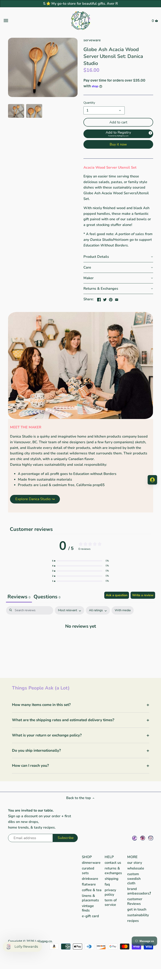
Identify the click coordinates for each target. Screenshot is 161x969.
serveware (92, 40)
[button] (118, 133)
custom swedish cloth (134, 878)
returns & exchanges (113, 870)
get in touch (136, 909)
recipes (133, 920)
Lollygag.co (43, 941)
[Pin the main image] (111, 298)
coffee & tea (92, 890)
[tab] (47, 597)
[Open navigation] (29, 20)
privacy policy (110, 892)
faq (107, 884)
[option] (16, 111)
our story (134, 862)
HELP (109, 857)
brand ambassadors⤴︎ (139, 891)
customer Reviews (134, 901)
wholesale (135, 868)
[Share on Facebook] (99, 298)
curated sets (88, 870)
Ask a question (116, 595)
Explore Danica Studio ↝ (35, 499)
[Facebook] (134, 838)
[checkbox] (123, 610)
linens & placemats (90, 897)
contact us (113, 862)
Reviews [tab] (18, 596)
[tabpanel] (80, 638)
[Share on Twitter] (105, 298)
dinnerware (91, 862)
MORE (132, 857)
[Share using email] (116, 298)
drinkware (90, 878)
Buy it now (118, 144)
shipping (111, 878)
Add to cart (118, 122)
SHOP (87, 857)
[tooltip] (150, 133)
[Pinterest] (142, 838)
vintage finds (88, 908)
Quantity (89, 103)
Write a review (143, 595)
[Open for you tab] (152, 479)
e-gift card (90, 916)
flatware (89, 884)
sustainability (138, 915)
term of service (111, 902)
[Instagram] (150, 838)
